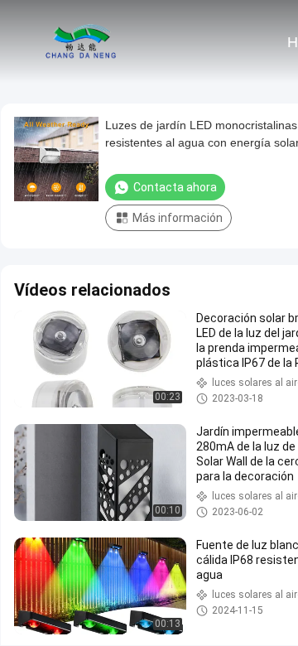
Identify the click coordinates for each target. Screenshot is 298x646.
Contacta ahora (175, 187)
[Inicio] (81, 41)
